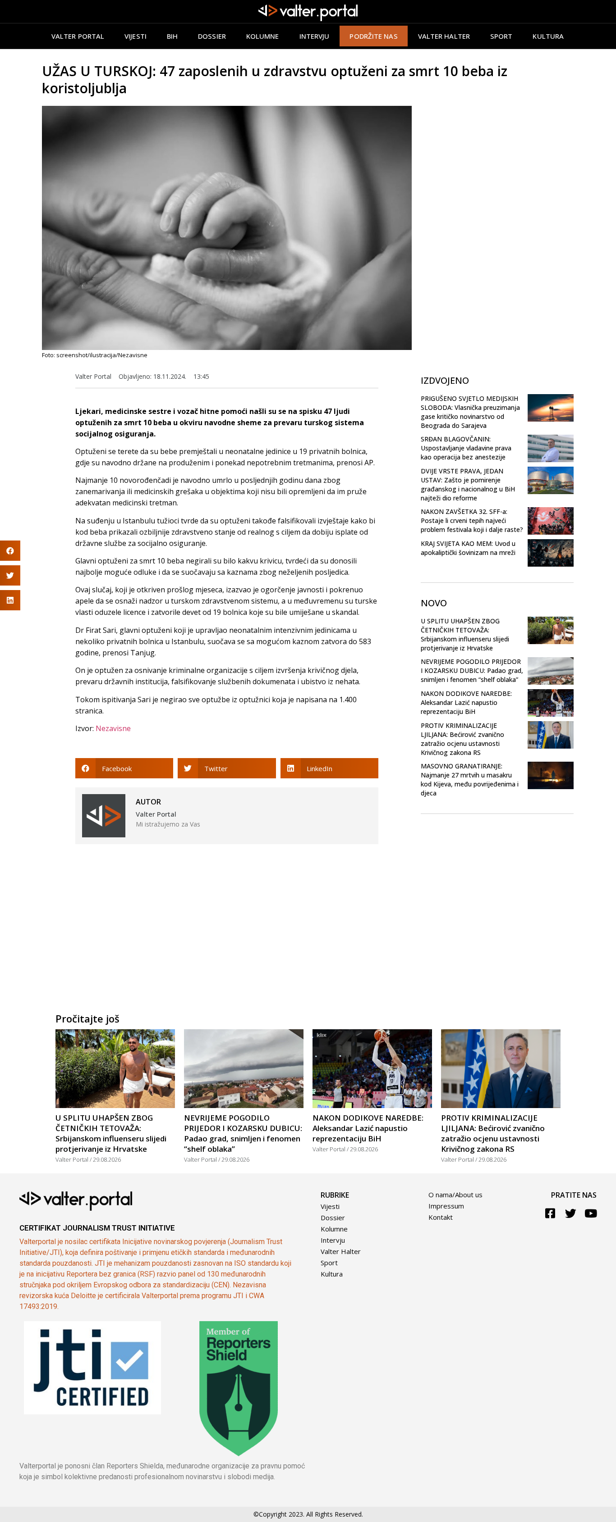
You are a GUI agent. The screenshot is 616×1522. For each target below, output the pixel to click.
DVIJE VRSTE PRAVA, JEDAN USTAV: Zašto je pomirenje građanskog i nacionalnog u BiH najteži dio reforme (468, 484)
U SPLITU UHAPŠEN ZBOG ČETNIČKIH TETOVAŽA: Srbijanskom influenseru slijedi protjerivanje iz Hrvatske (465, 634)
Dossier (212, 36)
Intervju (314, 36)
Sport (501, 36)
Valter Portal (77, 36)
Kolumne (262, 36)
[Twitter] (570, 1213)
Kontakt (440, 1217)
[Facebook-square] (550, 1213)
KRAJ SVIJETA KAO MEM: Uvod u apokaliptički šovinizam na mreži (468, 548)
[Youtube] (591, 1213)
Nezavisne (113, 728)
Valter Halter (341, 1251)
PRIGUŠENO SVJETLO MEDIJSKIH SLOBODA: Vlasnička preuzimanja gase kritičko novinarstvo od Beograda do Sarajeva (470, 412)
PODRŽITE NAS (373, 36)
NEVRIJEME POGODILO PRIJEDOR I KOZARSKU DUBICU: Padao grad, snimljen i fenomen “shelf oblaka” (472, 670)
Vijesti (135, 36)
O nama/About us (455, 1194)
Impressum (446, 1205)
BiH (172, 36)
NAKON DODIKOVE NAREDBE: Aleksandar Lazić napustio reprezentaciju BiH (466, 702)
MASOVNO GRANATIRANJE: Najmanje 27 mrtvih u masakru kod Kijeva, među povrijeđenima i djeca (470, 779)
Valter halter (444, 36)
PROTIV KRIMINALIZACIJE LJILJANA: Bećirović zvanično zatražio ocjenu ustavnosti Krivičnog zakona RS (462, 739)
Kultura (548, 36)
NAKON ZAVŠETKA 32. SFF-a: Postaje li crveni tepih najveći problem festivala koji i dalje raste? (472, 520)
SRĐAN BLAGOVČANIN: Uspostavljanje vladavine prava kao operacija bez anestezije (466, 448)
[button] (124, 768)
